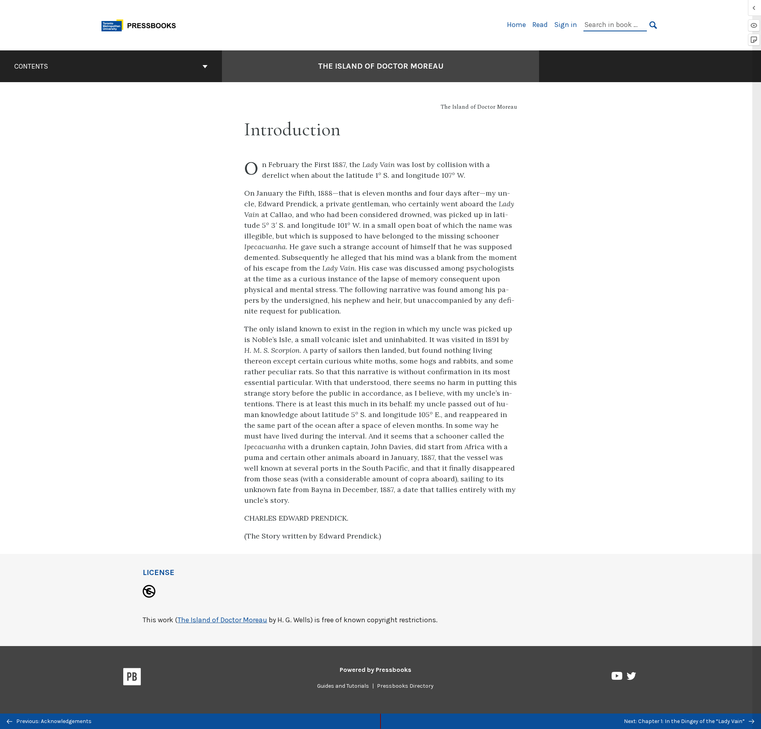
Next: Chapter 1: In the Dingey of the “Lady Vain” (685, 721)
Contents (31, 66)
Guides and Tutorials (343, 686)
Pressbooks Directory (405, 686)
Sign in (565, 24)
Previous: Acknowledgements (53, 721)
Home (516, 24)
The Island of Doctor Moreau (381, 66)
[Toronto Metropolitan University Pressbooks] (141, 24)
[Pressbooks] (132, 678)
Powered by (375, 669)
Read (540, 24)
